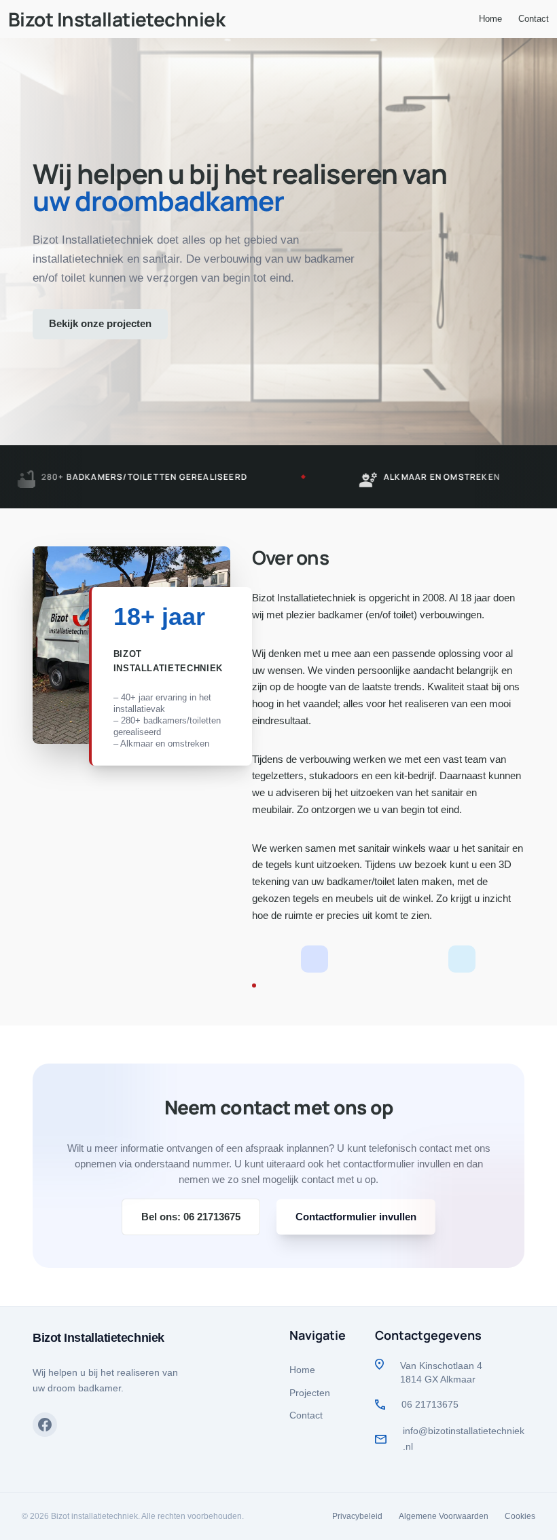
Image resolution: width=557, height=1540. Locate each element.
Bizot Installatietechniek (116, 19)
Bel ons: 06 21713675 (190, 1216)
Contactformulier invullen (355, 1216)
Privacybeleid (357, 1516)
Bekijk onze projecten (100, 323)
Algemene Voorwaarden (443, 1516)
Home (302, 1369)
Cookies (520, 1516)
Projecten (309, 1392)
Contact (306, 1415)
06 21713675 (430, 1404)
